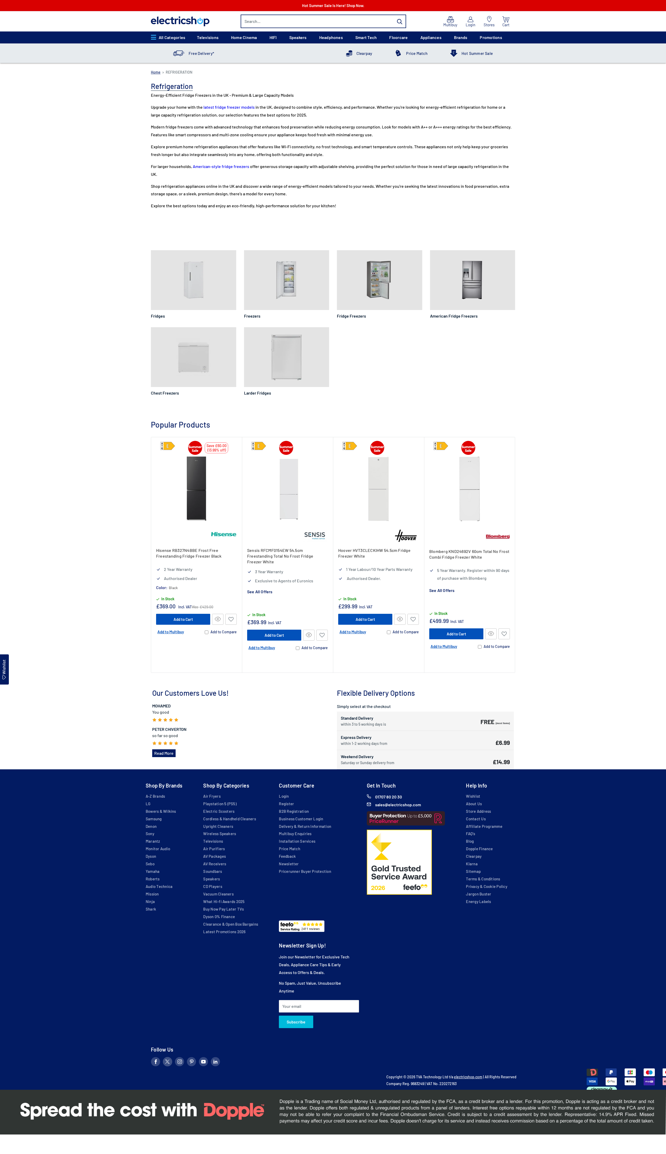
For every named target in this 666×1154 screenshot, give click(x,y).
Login (284, 796)
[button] (231, 619)
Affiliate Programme (484, 826)
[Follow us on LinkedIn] (215, 1062)
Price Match (416, 53)
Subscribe (296, 1021)
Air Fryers (211, 796)
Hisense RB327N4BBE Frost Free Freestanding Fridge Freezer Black (188, 553)
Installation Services (297, 841)
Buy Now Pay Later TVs (223, 909)
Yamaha (152, 871)
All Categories (172, 37)
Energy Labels (478, 901)
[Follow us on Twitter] (167, 1062)
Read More (164, 753)
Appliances (430, 37)
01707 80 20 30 (388, 796)
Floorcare (398, 37)
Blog (470, 841)
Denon (151, 826)
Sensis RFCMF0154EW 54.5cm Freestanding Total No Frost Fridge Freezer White (280, 556)
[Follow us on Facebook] (155, 1062)
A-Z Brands (155, 796)
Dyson (151, 856)
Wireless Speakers (219, 833)
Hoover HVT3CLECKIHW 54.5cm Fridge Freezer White (374, 553)
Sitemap (473, 871)
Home (156, 72)
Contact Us (475, 818)
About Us (474, 803)
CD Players (212, 886)
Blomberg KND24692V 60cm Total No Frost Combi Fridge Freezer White (469, 554)
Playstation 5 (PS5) (219, 803)
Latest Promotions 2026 (224, 931)
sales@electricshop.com (398, 804)
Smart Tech (366, 37)
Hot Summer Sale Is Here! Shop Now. (333, 5)
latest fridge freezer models (229, 107)
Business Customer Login (301, 818)
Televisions (208, 37)
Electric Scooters (218, 811)
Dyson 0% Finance (219, 916)
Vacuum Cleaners (218, 894)
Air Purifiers (214, 848)
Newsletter (289, 863)
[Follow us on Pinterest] (191, 1062)
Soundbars (212, 871)
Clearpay (364, 53)
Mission (152, 894)
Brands (460, 37)
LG (148, 803)
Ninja (150, 901)
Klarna (471, 863)
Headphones (331, 37)
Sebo (150, 863)
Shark (151, 909)
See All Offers (259, 591)
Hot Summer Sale (477, 53)
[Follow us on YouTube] (203, 1062)
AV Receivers (214, 863)
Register (286, 803)
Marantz (153, 841)
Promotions (491, 37)
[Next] (515, 554)
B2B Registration (294, 811)
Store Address (478, 811)
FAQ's (470, 833)
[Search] (399, 21)
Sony (150, 833)
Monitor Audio (158, 848)
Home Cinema (244, 37)
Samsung (154, 818)
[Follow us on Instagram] (179, 1062)
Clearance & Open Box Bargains (230, 924)
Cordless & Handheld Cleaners (229, 818)
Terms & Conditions (483, 878)
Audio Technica (159, 886)
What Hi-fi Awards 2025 (224, 901)
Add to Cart (183, 619)
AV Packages (214, 856)
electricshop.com (468, 1077)
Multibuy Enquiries (295, 833)
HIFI (273, 37)
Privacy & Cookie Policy (486, 886)
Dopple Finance (479, 848)
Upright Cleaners (218, 826)
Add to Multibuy (170, 631)
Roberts (153, 878)
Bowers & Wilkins (161, 811)
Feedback (287, 856)
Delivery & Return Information (305, 826)
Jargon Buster (478, 894)
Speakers (298, 37)
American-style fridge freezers (221, 166)
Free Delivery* (201, 53)
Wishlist (473, 796)
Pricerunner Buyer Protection (305, 871)
